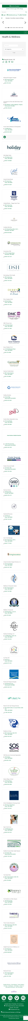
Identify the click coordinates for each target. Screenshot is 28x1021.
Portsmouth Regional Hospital (9, 681)
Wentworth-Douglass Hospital (9, 77)
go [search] (14, 52)
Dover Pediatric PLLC (8, 347)
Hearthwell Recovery (7, 513)
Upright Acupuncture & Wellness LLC (11, 946)
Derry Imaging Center (8, 299)
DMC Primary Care (7, 323)
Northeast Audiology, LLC (8, 633)
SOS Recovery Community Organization (12, 755)
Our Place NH (6, 657)
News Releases (14, 984)
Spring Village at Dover (8, 779)
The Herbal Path (7, 874)
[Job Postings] (4, 137)
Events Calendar (21, 984)
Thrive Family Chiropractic (9, 922)
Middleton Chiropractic (8, 609)
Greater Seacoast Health (8, 466)
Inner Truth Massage (7, 537)
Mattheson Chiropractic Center (10, 585)
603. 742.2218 (14, 1007)
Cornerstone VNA (7, 251)
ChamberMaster (12, 1018)
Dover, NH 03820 (15, 1006)
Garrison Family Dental (8, 371)
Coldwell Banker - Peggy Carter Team (11, 203)
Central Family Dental (8, 179)
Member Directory (6, 984)
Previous (3, 22)
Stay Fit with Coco (7, 827)
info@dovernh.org (14, 1009)
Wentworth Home (7, 970)
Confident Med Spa (7, 227)
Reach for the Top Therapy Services (11, 705)
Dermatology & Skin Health (9, 275)
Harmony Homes (7, 489)
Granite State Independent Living (10, 419)
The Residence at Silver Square (10, 898)
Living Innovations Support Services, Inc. (12, 561)
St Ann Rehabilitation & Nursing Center (11, 803)
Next (24, 22)
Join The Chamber (19, 987)
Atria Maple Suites (7, 155)
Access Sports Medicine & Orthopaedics (12, 126)
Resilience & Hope (7, 731)
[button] (3, 59)
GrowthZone (16, 1016)
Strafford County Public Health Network (11, 850)
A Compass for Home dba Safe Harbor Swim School (13, 102)
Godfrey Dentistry (7, 395)
